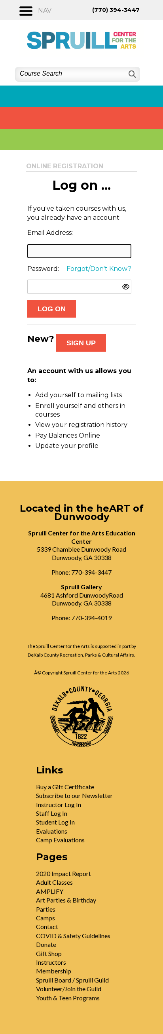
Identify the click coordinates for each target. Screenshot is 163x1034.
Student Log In (55, 822)
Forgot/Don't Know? (98, 268)
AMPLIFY (49, 891)
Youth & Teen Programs (68, 998)
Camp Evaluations (60, 840)
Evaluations (51, 831)
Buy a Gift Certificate (65, 786)
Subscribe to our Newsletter (74, 795)
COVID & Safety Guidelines (73, 935)
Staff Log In (51, 813)
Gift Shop (49, 953)
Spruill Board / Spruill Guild (72, 980)
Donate (46, 944)
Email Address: (50, 232)
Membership (53, 971)
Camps (45, 918)
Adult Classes (54, 882)
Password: (43, 268)
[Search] (131, 74)
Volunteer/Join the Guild (68, 988)
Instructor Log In (58, 804)
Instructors (51, 962)
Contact (47, 926)
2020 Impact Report (63, 873)
